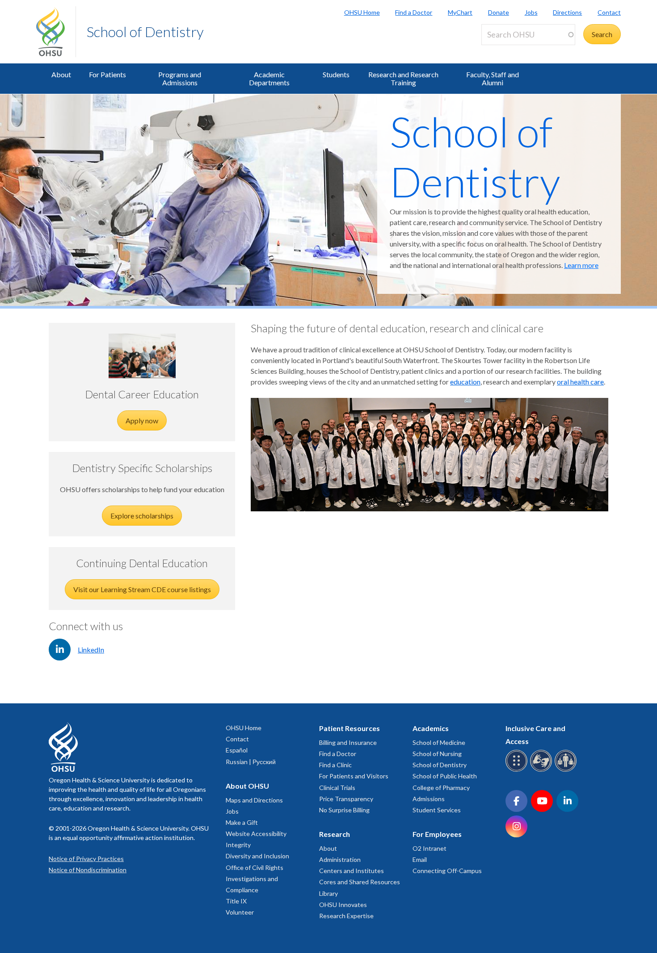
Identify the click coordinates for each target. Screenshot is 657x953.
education (465, 381)
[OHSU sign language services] (542, 770)
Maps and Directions (254, 800)
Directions (567, 12)
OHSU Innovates (343, 904)
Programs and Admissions (179, 78)
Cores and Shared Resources (359, 882)
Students (336, 74)
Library (328, 893)
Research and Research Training (403, 78)
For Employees (437, 834)
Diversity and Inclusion (257, 856)
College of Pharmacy (441, 787)
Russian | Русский (251, 761)
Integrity (238, 845)
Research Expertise (346, 916)
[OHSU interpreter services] (567, 770)
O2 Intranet (429, 848)
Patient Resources (349, 728)
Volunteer (240, 912)
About (61, 74)
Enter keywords (509, 50)
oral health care (580, 381)
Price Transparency (346, 799)
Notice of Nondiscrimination (87, 870)
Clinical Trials (337, 787)
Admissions (429, 799)
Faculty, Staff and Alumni (492, 78)
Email (420, 859)
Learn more (581, 265)
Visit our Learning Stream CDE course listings (142, 589)
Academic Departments (269, 78)
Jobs (531, 12)
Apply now (142, 420)
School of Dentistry (145, 31)
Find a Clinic (335, 765)
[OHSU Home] (56, 31)
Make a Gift (242, 822)
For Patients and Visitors (353, 776)
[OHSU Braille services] (517, 770)
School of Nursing (437, 753)
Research (334, 834)
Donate (498, 12)
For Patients (107, 74)
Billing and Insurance (348, 742)
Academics (431, 728)
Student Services (437, 810)
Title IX (236, 901)
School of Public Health (445, 776)
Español (237, 750)
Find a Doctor (413, 12)
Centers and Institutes (351, 870)
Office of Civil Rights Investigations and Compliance (254, 879)
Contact (609, 12)
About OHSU (247, 786)
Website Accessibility (256, 833)
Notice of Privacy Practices (86, 858)
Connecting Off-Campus (447, 870)
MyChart (460, 12)
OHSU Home (362, 12)
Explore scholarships (141, 515)
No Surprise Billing (344, 810)
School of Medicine (439, 742)
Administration (340, 859)
